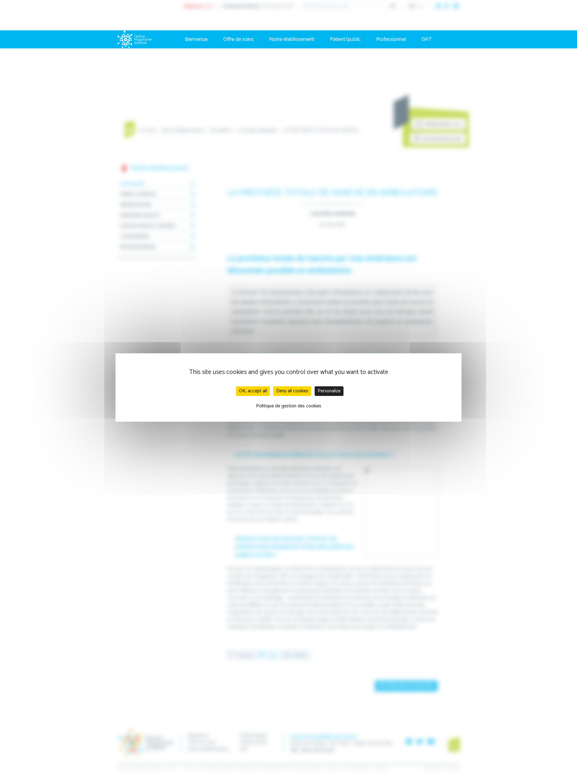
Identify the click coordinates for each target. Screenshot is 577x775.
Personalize (329, 391)
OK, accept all (253, 391)
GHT (427, 39)
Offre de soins (238, 39)
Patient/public (345, 39)
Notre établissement (291, 39)
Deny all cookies (292, 391)
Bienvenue (196, 39)
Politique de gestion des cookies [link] (288, 406)
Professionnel (391, 39)
